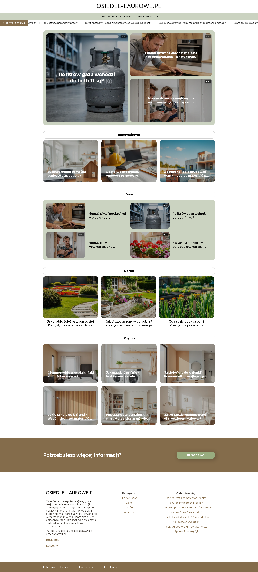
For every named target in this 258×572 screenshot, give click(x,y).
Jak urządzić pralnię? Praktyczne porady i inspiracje (122, 374)
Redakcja (52, 540)
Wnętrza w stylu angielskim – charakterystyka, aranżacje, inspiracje (128, 417)
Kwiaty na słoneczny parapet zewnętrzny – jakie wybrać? (189, 245)
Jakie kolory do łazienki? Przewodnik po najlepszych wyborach (185, 374)
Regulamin (110, 567)
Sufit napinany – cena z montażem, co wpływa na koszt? (73, 23)
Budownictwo (129, 135)
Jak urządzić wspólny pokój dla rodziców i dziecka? (185, 416)
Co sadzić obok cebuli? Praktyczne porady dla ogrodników (186, 323)
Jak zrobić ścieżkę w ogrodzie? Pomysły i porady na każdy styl (70, 323)
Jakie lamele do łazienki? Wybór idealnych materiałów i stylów (70, 417)
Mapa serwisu (86, 567)
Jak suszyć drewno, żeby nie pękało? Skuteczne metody (146, 23)
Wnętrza (129, 338)
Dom (129, 194)
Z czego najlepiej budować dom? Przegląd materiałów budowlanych (185, 174)
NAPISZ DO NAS (195, 455)
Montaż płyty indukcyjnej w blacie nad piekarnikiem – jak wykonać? (171, 55)
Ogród (129, 271)
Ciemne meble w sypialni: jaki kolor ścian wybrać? (71, 374)
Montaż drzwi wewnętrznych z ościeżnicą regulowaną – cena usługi (171, 100)
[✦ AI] (105, 121)
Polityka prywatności (55, 567)
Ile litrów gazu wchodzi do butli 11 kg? (87, 78)
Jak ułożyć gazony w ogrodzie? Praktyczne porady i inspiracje (128, 323)
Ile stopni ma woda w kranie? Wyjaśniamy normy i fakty (220, 23)
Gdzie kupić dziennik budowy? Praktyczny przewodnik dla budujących (127, 174)
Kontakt (52, 546)
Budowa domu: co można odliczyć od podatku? (67, 174)
